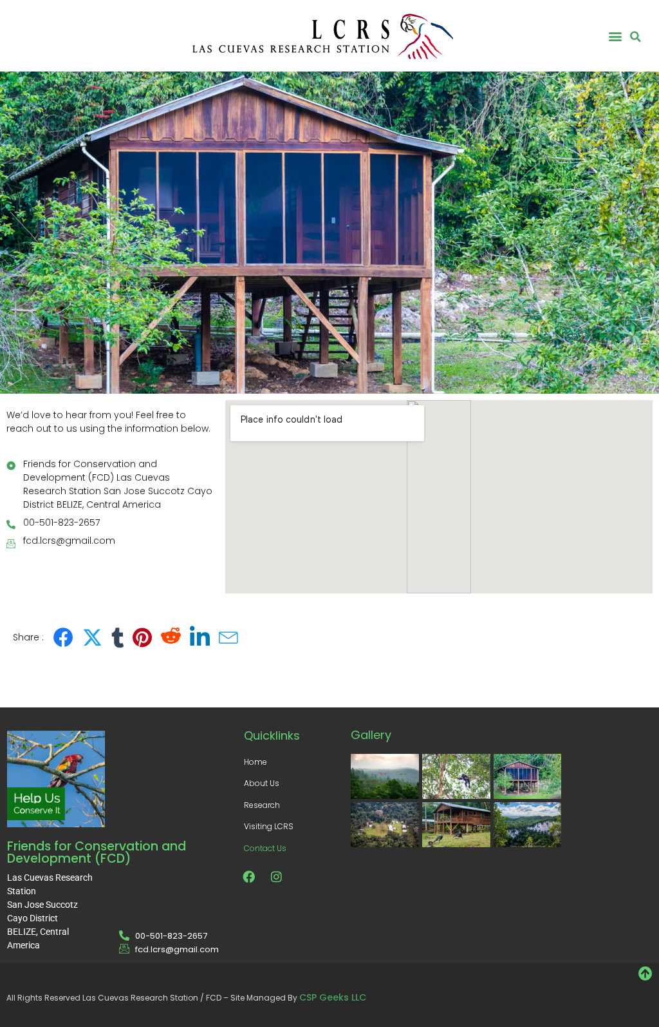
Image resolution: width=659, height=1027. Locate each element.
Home (255, 761)
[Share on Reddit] (171, 637)
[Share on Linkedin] (200, 637)
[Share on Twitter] (92, 638)
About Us (261, 783)
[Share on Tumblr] (117, 638)
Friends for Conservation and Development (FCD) (96, 852)
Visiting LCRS (268, 826)
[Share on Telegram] (229, 637)
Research (262, 805)
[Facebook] (249, 876)
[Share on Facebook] (63, 638)
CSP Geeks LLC (332, 997)
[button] (615, 35)
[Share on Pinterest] (142, 638)
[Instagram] (277, 876)
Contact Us (265, 848)
